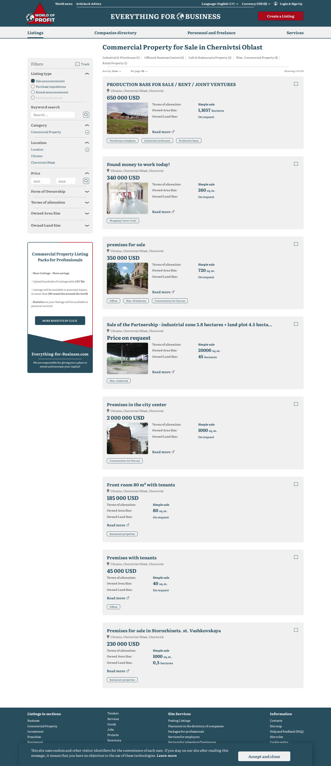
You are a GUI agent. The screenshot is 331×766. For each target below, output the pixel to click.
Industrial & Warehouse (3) (121, 57)
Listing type (41, 73)
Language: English (218, 3)
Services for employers (183, 737)
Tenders (112, 713)
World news (63, 3)
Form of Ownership (48, 191)
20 (143, 71)
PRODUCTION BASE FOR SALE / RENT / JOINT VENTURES (171, 84)
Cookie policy (279, 742)
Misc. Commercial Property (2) (257, 57)
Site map (276, 726)
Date (115, 71)
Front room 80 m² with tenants (141, 485)
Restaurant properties (122, 534)
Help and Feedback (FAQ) (287, 731)
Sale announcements (50, 81)
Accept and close (264, 756)
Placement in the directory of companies (195, 726)
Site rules (276, 737)
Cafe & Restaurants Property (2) (210, 57)
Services (113, 719)
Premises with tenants (132, 557)
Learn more (167, 755)
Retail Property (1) (114, 63)
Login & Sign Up (291, 3)
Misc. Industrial (119, 380)
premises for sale (126, 244)
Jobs (110, 729)
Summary (114, 740)
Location (39, 142)
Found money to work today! (138, 164)
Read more (161, 131)
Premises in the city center (136, 404)
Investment (35, 731)
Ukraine (36, 156)
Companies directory (116, 32)
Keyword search (45, 106)
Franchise (34, 737)
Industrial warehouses (157, 140)
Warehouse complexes (123, 140)
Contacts (276, 721)
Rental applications (49, 97)
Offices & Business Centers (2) (164, 57)
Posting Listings (179, 721)
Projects (112, 735)
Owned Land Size (46, 225)
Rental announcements (52, 92)
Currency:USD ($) (254, 3)
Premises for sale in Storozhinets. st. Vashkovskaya (164, 630)
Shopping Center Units (123, 220)
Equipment (35, 742)
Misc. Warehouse (136, 300)
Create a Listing (280, 16)
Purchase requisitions (51, 86)
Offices (114, 300)
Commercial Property (46, 132)
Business (33, 721)
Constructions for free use (170, 300)
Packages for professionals (186, 731)
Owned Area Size (45, 213)
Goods (111, 724)
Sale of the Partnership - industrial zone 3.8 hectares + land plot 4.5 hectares (191, 324)
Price (35, 173)
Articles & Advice (88, 3)
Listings (35, 32)
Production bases (189, 140)
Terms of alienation (48, 202)
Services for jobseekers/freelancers (192, 742)
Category (39, 125)
